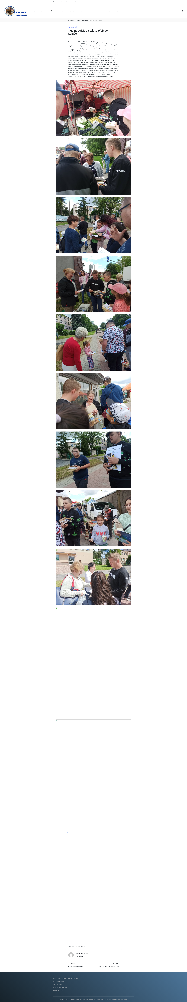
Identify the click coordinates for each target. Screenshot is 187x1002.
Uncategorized (72, 27)
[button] (79, 957)
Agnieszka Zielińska (82, 953)
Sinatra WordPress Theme (120, 999)
